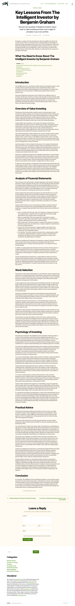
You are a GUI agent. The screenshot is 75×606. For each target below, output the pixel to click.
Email (39, 525)
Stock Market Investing (13, 571)
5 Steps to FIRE (61, 3)
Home (42, 3)
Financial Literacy (37, 7)
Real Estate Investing (12, 567)
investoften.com (19, 579)
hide (22, 63)
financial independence (28, 490)
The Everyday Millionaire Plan (50, 3)
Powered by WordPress (16, 603)
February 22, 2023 (37, 35)
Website (24, 530)
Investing (9, 564)
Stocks (34, 490)
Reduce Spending (11, 569)
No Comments (46, 35)
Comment (25, 515)
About (66, 3)
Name (24, 525)
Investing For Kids (11, 566)
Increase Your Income (12, 562)
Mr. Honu (29, 35)
